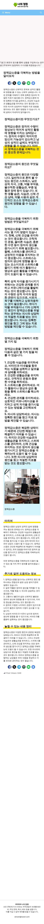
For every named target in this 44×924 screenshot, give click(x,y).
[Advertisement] (22, 38)
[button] (41, 12)
